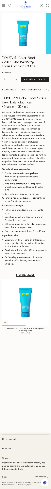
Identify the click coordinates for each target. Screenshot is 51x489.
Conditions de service (8, 485)
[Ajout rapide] (5, 322)
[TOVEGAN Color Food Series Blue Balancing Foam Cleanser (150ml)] (25, 302)
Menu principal (9, 439)
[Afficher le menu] (4, 5)
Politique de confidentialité (34, 482)
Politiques (6, 449)
